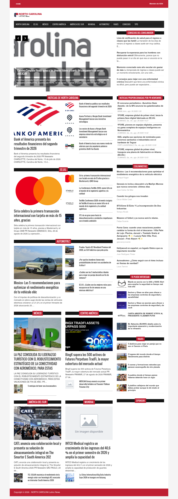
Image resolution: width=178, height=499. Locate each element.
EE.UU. (35, 24)
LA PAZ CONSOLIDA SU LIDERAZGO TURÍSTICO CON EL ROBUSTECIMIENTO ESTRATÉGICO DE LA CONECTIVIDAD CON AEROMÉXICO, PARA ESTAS (37, 361)
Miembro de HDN (156, 4)
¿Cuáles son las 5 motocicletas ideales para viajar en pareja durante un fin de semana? (94, 275)
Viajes (115, 24)
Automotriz (104, 24)
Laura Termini (122, 266)
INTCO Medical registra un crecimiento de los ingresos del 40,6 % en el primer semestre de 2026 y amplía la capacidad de (87, 450)
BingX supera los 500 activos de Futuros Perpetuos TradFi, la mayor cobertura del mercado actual (87, 359)
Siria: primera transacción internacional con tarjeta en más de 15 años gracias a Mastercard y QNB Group (95, 178)
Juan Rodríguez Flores (126, 254)
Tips (136, 24)
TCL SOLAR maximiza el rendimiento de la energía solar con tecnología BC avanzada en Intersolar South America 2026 (44, 477)
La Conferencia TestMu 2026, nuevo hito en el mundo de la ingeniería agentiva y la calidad (95, 190)
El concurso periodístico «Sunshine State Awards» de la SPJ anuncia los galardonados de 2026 (140, 106)
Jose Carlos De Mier (125, 190)
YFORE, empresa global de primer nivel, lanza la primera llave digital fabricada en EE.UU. (140, 116)
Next (25, 38)
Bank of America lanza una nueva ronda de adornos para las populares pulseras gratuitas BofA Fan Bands (95, 146)
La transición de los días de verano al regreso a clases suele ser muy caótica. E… (139, 42)
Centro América (59, 24)
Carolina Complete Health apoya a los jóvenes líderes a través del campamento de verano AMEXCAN (60, 72)
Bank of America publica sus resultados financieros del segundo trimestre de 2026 (95, 105)
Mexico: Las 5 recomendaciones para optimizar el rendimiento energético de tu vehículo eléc (37, 287)
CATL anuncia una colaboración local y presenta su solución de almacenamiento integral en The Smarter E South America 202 (37, 450)
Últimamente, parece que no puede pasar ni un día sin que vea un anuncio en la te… (139, 56)
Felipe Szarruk (122, 221)
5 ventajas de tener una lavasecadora (42, 385)
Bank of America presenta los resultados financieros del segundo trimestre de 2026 (36, 144)
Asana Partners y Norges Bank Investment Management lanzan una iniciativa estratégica (95, 119)
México (45, 24)
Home (18, 4)
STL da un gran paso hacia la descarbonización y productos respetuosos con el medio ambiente (95, 218)
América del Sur (77, 24)
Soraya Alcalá (122, 212)
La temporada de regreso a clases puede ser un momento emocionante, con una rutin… (140, 70)
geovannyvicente (123, 242)
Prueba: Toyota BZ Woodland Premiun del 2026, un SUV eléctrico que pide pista (95, 248)
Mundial (91, 24)
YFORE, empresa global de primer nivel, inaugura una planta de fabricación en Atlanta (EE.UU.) (139, 152)
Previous (18, 38)
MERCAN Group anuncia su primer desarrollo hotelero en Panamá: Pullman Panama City (94, 384)
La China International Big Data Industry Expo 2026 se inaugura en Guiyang (95, 476)
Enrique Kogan (123, 177)
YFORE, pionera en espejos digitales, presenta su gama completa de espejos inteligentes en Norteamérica (140, 127)
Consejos (127, 24)
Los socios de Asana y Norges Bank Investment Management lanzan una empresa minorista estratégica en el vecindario (93, 132)
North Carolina (22, 24)
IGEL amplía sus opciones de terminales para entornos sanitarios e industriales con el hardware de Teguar (139, 139)
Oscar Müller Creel (124, 199)
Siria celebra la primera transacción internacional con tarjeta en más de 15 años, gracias (38, 216)
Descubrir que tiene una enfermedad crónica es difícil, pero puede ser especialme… (140, 82)
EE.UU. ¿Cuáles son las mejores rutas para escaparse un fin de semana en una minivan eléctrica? (95, 287)
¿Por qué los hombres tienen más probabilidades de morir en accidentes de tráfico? (95, 262)
